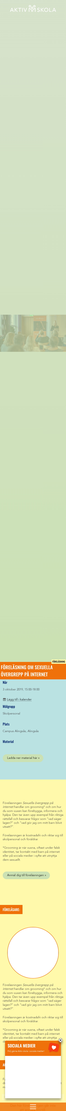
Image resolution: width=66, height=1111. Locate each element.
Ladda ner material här (22, 758)
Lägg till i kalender (19, 699)
